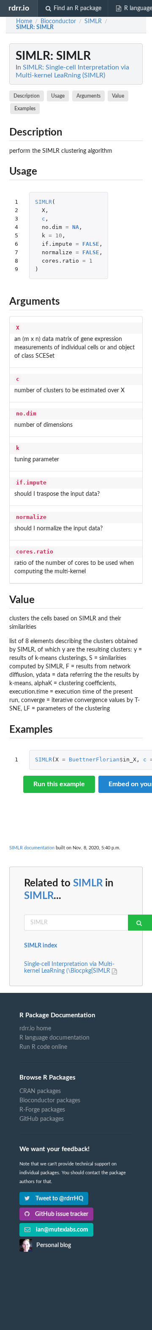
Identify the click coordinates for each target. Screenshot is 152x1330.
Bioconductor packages (49, 1101)
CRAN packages (40, 1091)
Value (118, 95)
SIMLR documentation (31, 848)
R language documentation (54, 1038)
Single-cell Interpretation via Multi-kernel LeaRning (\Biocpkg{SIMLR (69, 967)
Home (24, 21)
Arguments (88, 95)
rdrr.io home (35, 1029)
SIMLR (43, 202)
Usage (58, 95)
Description (27, 95)
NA (75, 227)
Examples (24, 108)
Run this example (59, 784)
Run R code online (43, 1047)
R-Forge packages (42, 1110)
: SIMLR (35, 27)
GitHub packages (41, 1119)
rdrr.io (18, 8)
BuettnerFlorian (94, 759)
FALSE (90, 244)
